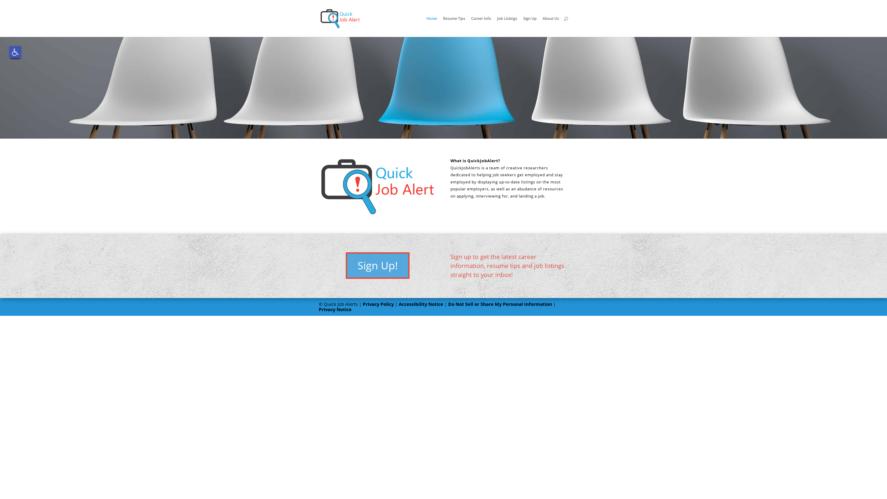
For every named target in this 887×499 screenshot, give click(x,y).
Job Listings (507, 19)
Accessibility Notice (421, 304)
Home (431, 19)
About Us (551, 19)
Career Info (481, 19)
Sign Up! (378, 265)
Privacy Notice (335, 309)
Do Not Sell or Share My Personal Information (500, 304)
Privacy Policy (378, 304)
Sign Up (530, 19)
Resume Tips (454, 19)
